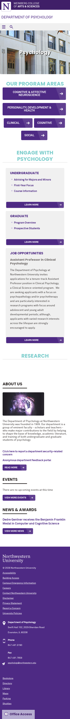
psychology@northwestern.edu (22, 663)
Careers (7, 588)
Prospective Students (27, 228)
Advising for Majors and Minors (32, 179)
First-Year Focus (24, 185)
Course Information (25, 191)
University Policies (12, 613)
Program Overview (25, 222)
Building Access (11, 578)
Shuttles (7, 704)
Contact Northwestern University (19, 593)
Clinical (13, 123)
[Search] (11, 26)
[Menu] (3, 26)
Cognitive (44, 123)
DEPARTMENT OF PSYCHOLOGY (27, 17)
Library (6, 688)
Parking (7, 698)
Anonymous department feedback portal (27, 460)
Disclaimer (8, 598)
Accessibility (9, 573)
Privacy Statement (12, 603)
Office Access (21, 714)
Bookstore (8, 678)
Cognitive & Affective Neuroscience (29, 94)
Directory (7, 683)
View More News (14, 531)
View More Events (15, 498)
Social (29, 135)
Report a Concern (12, 608)
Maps (5, 693)
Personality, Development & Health (29, 109)
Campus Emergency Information (19, 583)
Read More (11, 467)
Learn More (31, 205)
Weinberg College (27, 5)
